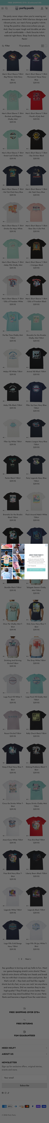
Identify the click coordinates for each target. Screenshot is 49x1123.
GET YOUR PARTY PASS (36, 569)
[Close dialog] (46, 545)
